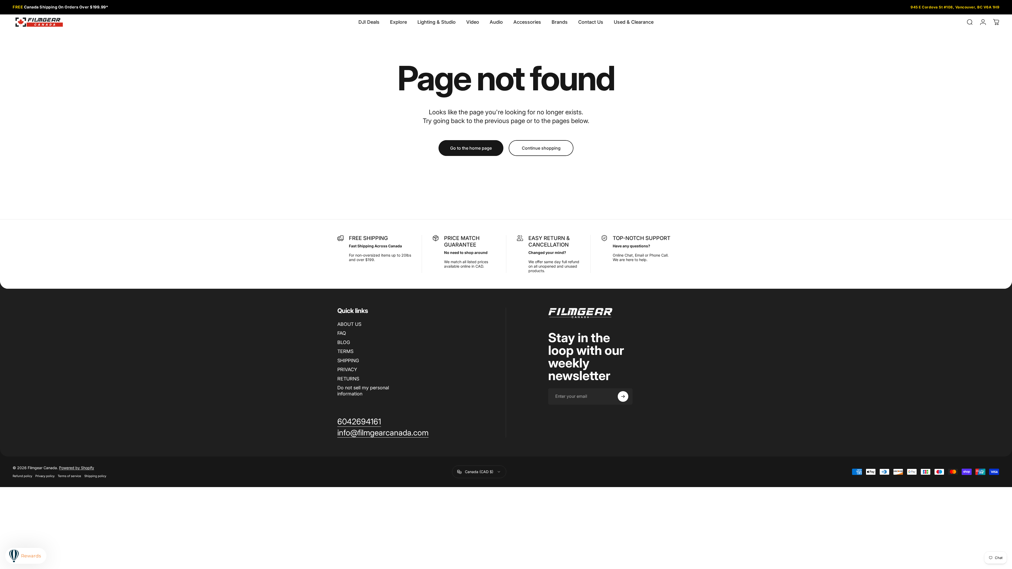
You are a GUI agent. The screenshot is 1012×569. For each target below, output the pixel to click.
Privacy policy (45, 476)
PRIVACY (347, 369)
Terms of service (69, 476)
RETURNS (348, 378)
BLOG (343, 342)
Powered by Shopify (76, 467)
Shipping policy (95, 476)
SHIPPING (348, 360)
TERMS (345, 351)
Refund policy (22, 476)
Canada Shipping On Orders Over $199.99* (60, 7)
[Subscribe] (623, 396)
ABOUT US (349, 324)
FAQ (341, 333)
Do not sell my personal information (363, 390)
